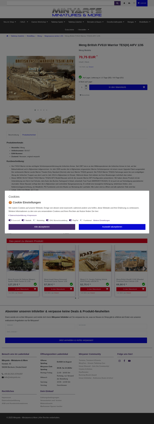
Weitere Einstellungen (101, 220)
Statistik (28, 220)
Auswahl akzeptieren (112, 227)
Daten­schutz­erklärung (18, 215)
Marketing (40, 220)
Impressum (32, 215)
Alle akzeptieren (42, 227)
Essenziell (16, 220)
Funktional (88, 220)
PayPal (75, 220)
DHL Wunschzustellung (58, 220)
